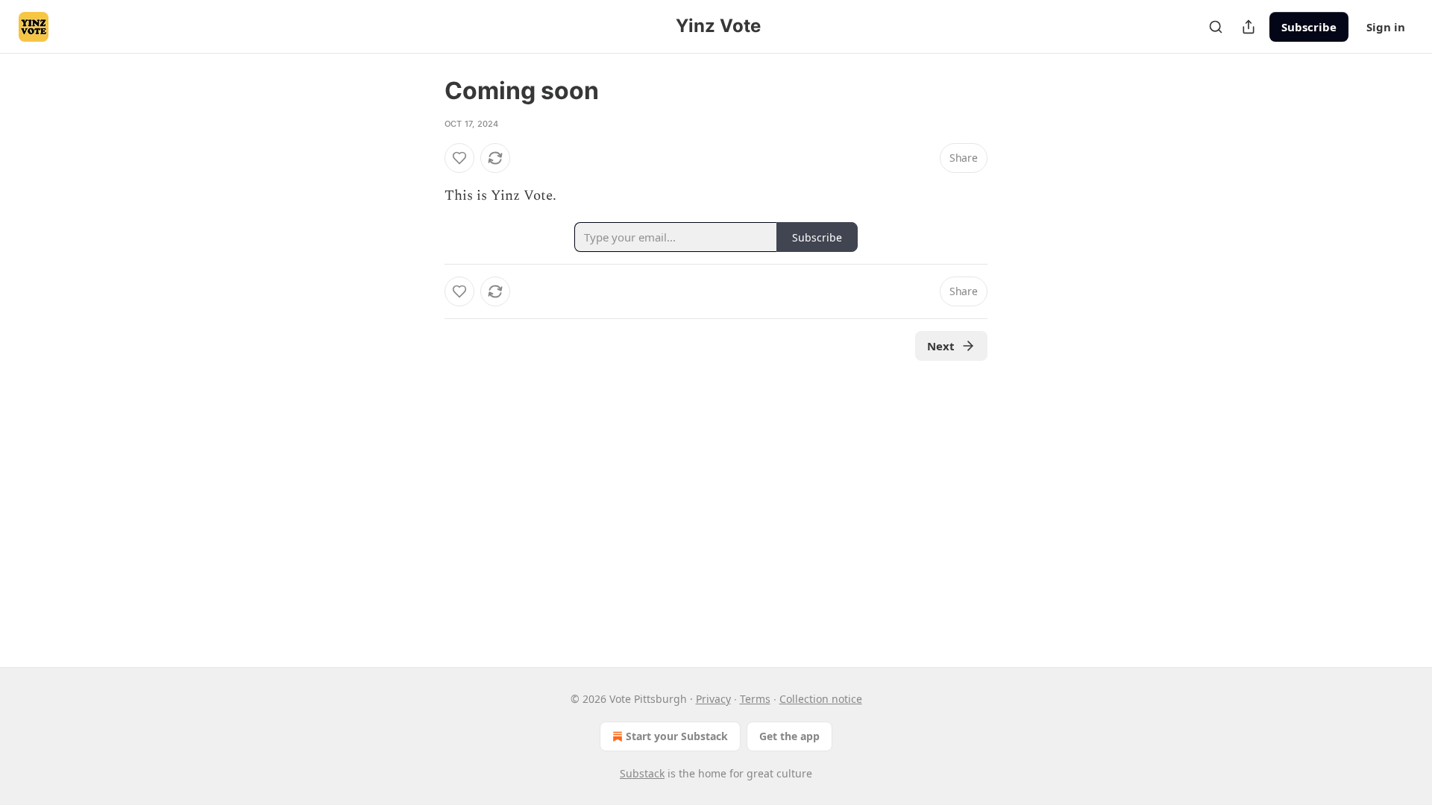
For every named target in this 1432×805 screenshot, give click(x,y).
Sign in (1385, 26)
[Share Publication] (1248, 27)
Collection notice (820, 699)
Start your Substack (677, 736)
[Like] (459, 158)
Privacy (713, 699)
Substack (642, 773)
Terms (755, 699)
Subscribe (1309, 26)
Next (941, 345)
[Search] (1216, 27)
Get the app (789, 736)
